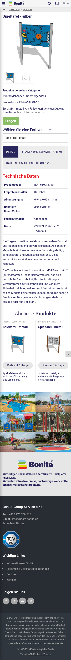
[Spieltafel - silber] (10, 78)
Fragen (10, 121)
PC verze (46, 654)
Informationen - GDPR (20, 563)
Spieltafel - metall (15, 327)
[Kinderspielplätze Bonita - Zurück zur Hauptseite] (16, 3)
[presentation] (3, 354)
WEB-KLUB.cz (34, 654)
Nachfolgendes (35, 96)
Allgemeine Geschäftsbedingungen (28, 568)
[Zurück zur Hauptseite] (4, 9)
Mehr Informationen (29, 112)
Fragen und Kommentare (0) (42, 151)
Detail (10, 151)
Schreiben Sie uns (13, 523)
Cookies (11, 574)
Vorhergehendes (14, 96)
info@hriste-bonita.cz (25, 519)
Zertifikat (12, 579)
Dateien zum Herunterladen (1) (28, 163)
